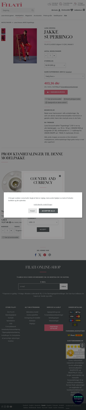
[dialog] (43, 205)
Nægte (32, 211)
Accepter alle (48, 211)
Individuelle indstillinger (43, 204)
